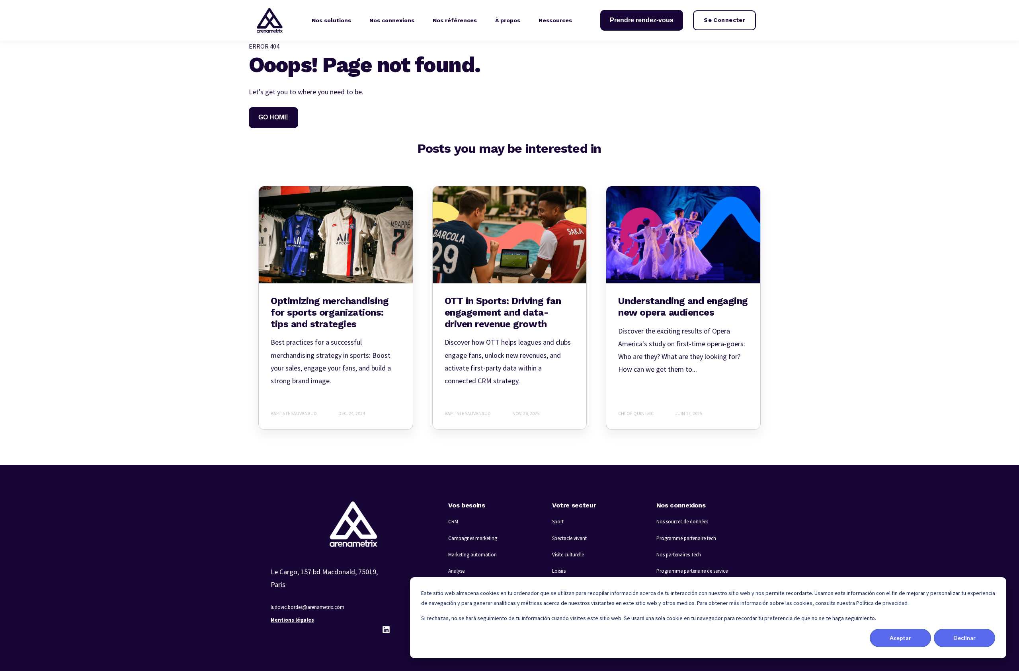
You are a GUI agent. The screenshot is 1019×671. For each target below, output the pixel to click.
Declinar (964, 637)
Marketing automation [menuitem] (472, 554)
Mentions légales (292, 619)
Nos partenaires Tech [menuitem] (678, 554)
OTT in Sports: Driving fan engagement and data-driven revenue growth (503, 312)
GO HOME (273, 117)
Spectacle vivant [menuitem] (569, 538)
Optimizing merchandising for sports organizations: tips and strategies (329, 312)
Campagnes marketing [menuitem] (472, 538)
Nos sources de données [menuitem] (682, 521)
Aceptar (900, 637)
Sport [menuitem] (558, 521)
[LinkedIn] (386, 630)
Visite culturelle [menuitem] (568, 554)
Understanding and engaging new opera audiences (683, 306)
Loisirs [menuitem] (559, 571)
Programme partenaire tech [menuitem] (686, 538)
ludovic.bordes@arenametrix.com (307, 607)
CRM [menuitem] (453, 521)
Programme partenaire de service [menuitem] (692, 571)
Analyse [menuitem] (456, 571)
